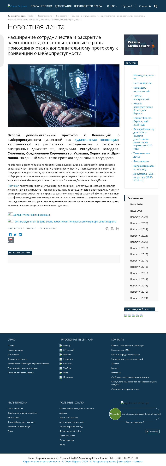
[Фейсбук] (10, 234)
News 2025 (136, 210)
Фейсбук (67, 363)
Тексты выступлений (141, 97)
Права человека (41, 6)
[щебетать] (15, 234)
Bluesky (66, 345)
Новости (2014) (139, 279)
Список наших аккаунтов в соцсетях (76, 408)
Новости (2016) (139, 266)
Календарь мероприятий (141, 89)
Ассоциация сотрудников (71, 422)
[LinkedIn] (20, 234)
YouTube (67, 368)
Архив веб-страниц (68, 417)
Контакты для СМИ (120, 350)
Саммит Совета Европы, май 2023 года (142, 121)
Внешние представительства (125, 354)
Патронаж (116, 372)
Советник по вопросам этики (125, 389)
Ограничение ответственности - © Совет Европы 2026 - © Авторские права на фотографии (77, 461)
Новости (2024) (139, 216)
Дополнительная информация (31, 214)
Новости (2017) (139, 260)
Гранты (114, 368)
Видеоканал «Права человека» (22, 413)
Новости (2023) (139, 223)
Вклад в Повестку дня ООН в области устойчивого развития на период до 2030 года (143, 138)
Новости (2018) (139, 254)
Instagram (68, 359)
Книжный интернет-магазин (21, 422)
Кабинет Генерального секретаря (127, 345)
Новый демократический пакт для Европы (143, 108)
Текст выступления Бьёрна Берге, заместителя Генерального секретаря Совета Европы (64, 221)
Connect (143, 6)
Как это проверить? (135, 422)
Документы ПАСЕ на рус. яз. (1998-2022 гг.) (143, 177)
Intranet (153, 431)
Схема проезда (66, 440)
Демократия (63, 6)
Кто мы (11, 345)
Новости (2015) (139, 273)
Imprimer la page (117, 228)
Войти (62, 444)
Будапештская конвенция (96, 139)
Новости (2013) (139, 285)
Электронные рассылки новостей (127, 359)
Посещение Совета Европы (21, 372)
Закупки (115, 363)
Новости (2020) (139, 241)
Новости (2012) (139, 291)
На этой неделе (142, 83)
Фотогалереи (141, 161)
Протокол (13, 185)
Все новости (135, 198)
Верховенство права (88, 6)
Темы (10, 431)
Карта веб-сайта (67, 435)
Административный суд (71, 426)
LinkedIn (67, 354)
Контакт (138, 461)
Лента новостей (15, 408)
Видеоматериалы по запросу (143, 167)
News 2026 (136, 204)
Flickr (65, 372)
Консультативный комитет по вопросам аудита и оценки (134, 383)
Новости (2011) (139, 298)
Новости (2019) (139, 248)
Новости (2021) (139, 235)
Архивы (63, 413)
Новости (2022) (139, 229)
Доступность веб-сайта (70, 431)
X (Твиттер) (68, 350)
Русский (128, 6)
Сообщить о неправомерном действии (130, 377)
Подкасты (68, 377)
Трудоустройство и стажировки (23, 368)
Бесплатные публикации (19, 426)
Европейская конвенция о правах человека (28, 363)
